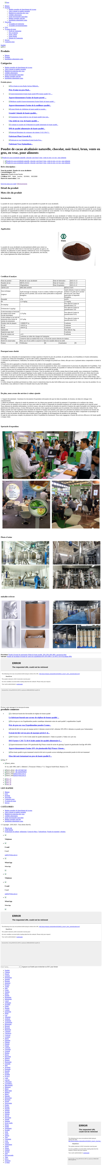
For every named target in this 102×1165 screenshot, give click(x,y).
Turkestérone (42, 831)
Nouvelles (8, 22)
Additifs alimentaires (15, 15)
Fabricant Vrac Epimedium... (21, 144)
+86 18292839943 (21, 772)
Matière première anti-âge (17, 18)
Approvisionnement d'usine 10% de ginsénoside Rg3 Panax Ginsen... (37, 748)
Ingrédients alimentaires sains (18, 20)
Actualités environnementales (18, 25)
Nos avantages (13, 33)
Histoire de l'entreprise (16, 38)
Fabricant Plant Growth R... (20, 136)
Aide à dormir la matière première (19, 11)
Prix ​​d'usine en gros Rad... (19, 90)
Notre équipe (13, 36)
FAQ (6, 27)
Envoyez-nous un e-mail (8, 184)
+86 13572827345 (21, 770)
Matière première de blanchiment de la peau (22, 9)
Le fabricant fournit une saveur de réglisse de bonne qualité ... (34, 717)
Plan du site (8, 828)
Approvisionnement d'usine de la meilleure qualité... (30, 105)
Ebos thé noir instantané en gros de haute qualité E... (30, 756)
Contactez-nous (10, 42)
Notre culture (13, 34)
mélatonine (23, 831)
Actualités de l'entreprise (16, 24)
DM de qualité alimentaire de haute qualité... (27, 128)
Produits (7, 7)
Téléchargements (22, 184)
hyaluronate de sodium (12, 831)
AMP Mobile (9, 830)
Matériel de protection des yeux (18, 13)
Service (7, 40)
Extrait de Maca (32, 831)
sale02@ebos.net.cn (19, 775)
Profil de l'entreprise (15, 31)
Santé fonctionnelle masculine (18, 16)
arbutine (62, 831)
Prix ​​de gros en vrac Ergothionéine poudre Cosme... (30, 725)
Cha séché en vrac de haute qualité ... (24, 121)
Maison (7, 6)
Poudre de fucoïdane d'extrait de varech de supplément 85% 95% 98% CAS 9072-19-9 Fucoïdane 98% (39, 656)
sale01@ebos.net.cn (19, 774)
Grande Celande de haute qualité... (23, 113)
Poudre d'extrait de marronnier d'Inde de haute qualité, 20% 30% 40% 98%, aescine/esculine (37, 655)
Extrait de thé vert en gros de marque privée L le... (29, 733)
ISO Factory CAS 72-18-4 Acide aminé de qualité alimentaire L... (35, 741)
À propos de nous (10, 29)
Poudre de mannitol (53, 831)
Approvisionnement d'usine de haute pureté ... (27, 98)
